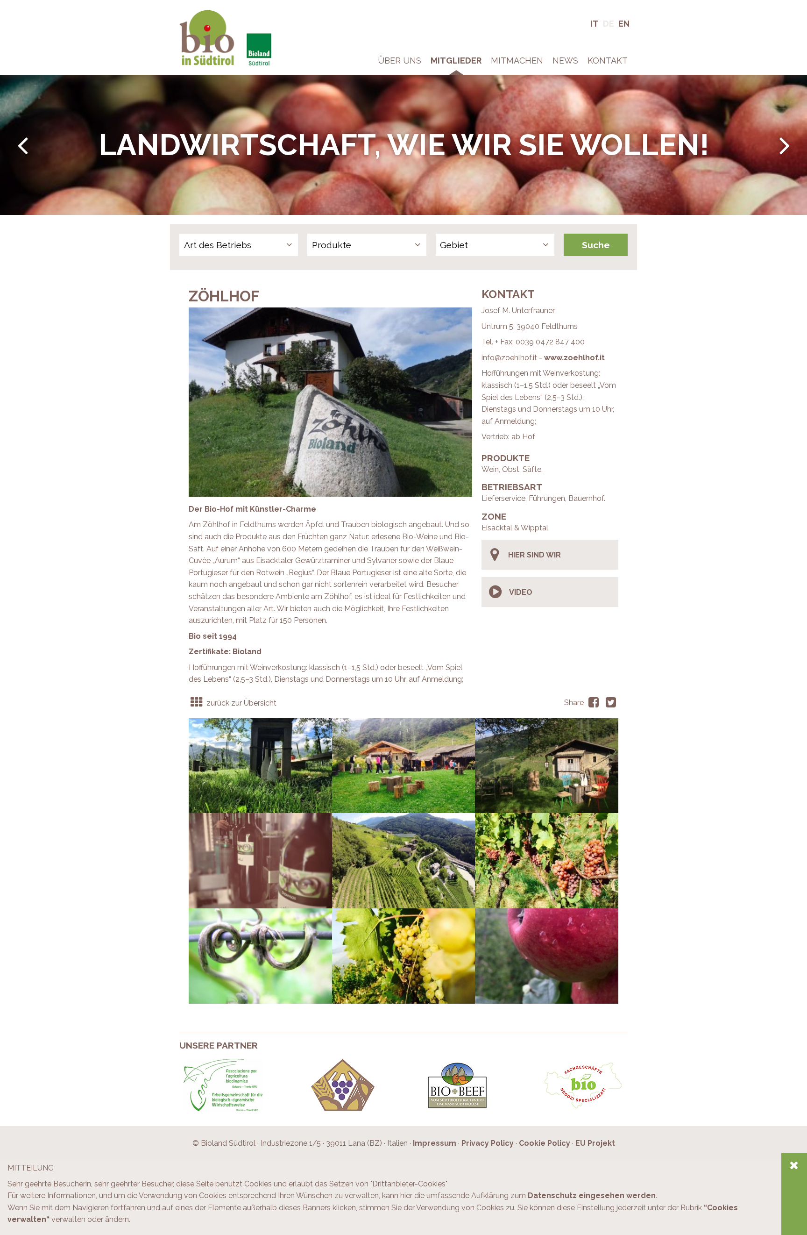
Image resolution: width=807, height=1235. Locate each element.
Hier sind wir (534, 554)
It (594, 24)
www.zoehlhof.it (574, 357)
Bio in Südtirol (203, 13)
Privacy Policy (487, 1143)
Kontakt (608, 60)
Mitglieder (456, 60)
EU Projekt (595, 1143)
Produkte (331, 245)
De (608, 24)
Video (520, 592)
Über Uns (399, 60)
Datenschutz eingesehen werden (592, 1195)
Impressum (434, 1143)
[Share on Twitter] (610, 703)
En (624, 24)
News (565, 60)
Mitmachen (517, 60)
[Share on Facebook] (593, 703)
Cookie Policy (544, 1143)
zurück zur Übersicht (240, 703)
